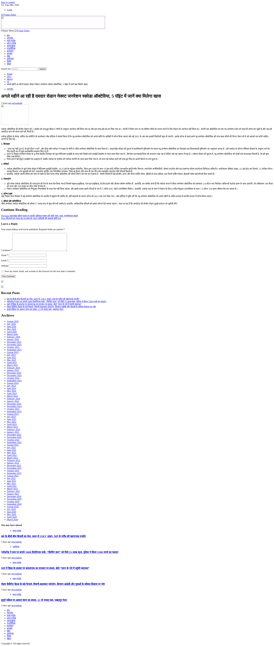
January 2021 (13, 494)
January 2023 (13, 432)
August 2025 (13, 352)
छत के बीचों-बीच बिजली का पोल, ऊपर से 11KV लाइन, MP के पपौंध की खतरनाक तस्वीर (43, 299)
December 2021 (14, 465)
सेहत (9, 64)
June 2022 (11, 450)
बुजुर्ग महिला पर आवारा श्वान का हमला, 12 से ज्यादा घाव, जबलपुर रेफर (35, 309)
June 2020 (11, 512)
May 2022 (11, 452)
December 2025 (14, 342)
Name (4, 255)
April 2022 (12, 455)
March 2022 (12, 458)
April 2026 (12, 332)
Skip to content (8, 2)
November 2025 (14, 344)
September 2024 (14, 380)
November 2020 (14, 499)
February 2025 (13, 368)
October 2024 (13, 378)
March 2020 (12, 519)
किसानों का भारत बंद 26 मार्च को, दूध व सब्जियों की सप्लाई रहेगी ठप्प (31, 218)
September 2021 (14, 473)
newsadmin (17, 103)
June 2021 (11, 481)
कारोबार (10, 51)
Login (9, 10)
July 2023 (11, 416)
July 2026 (11, 324)
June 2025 (11, 357)
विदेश (9, 61)
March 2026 (12, 334)
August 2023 (13, 414)
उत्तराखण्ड (11, 46)
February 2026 (13, 337)
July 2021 (11, 478)
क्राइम (9, 53)
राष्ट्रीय (10, 38)
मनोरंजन (10, 58)
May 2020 (11, 514)
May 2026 (11, 329)
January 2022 (13, 463)
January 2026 (13, 339)
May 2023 (11, 422)
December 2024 (14, 373)
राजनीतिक (11, 48)
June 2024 (11, 388)
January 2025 (13, 370)
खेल (8, 56)
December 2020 (14, 496)
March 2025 (12, 365)
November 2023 (14, 406)
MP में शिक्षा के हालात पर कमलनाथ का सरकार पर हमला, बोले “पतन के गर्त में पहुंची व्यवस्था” (44, 304)
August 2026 (13, 321)
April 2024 (12, 393)
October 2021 (13, 470)
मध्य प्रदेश (11, 40)
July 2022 (11, 447)
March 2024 (12, 396)
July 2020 (11, 509)
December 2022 (14, 434)
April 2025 (12, 362)
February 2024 (13, 398)
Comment (6, 250)
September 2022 (14, 442)
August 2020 (13, 506)
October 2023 (13, 409)
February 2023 (13, 429)
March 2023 (12, 427)
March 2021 (12, 488)
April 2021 (12, 486)
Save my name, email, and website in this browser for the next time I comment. (40, 271)
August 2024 (13, 383)
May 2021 (11, 483)
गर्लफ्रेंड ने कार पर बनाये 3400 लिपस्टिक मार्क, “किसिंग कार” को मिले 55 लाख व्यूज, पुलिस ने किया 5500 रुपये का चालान (56, 301)
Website (4, 266)
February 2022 (13, 460)
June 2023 (11, 419)
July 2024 (11, 386)
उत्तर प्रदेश (11, 43)
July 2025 (11, 355)
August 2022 (13, 445)
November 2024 (14, 375)
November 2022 (14, 437)
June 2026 (11, 326)
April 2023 (12, 424)
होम (8, 35)
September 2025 (14, 350)
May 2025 (11, 360)
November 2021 (14, 468)
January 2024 (13, 401)
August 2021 (13, 476)
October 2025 (13, 347)
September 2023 (14, 411)
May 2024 (11, 391)
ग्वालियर (16, 547)
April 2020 (12, 517)
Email (4, 260)
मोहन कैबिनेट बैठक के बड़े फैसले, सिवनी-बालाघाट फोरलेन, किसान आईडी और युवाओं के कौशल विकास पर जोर (51, 306)
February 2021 (13, 491)
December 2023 (14, 404)
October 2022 (13, 440)
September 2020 (14, 504)
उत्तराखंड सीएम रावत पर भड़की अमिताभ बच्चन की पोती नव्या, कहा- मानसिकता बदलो (39, 216)
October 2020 (13, 501)
